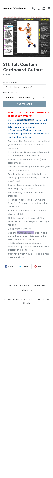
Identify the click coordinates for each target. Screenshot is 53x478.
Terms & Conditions (18, 285)
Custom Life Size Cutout (23, 299)
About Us (26, 290)
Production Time (11, 92)
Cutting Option (10, 82)
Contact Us (39, 285)
